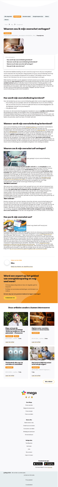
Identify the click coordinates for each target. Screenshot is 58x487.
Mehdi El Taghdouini (44, 369)
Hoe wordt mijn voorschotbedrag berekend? (19, 60)
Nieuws (47, 16)
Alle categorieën (8, 16)
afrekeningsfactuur (31, 127)
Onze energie (29, 411)
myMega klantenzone (46, 233)
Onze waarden (29, 405)
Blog (12, 24)
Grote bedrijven (29, 434)
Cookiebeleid (29, 484)
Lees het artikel (9, 342)
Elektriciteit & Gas (29, 422)
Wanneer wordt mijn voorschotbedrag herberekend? (22, 62)
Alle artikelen (48, 381)
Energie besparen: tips (38, 16)
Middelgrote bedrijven (29, 431)
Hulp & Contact (29, 455)
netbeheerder (13, 131)
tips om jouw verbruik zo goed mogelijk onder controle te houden (28, 248)
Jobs (29, 449)
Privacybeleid (29, 480)
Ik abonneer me (10, 297)
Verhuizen (29, 446)
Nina (34, 35)
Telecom (6, 19)
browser (50, 467)
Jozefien (15, 338)
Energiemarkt (17, 16)
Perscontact (29, 452)
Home (6, 24)
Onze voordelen (29, 414)
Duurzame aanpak (27, 16)
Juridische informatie (29, 475)
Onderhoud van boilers (29, 425)
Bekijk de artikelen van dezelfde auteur (22, 266)
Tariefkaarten (29, 443)
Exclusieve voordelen (29, 428)
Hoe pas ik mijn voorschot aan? (16, 66)
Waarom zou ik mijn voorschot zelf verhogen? (20, 64)
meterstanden (41, 130)
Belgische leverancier (29, 408)
